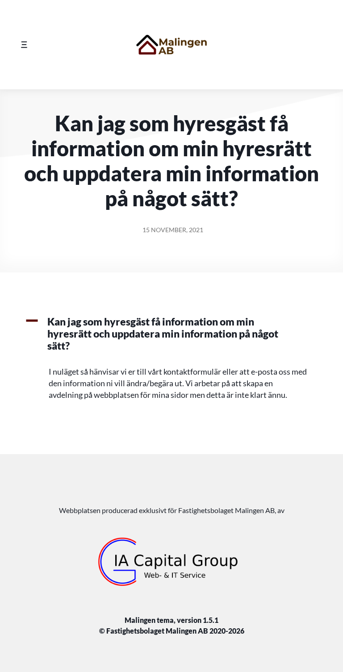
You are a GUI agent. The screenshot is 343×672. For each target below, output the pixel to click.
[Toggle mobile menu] (24, 44)
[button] (171, 334)
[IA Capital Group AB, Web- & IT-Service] (171, 561)
